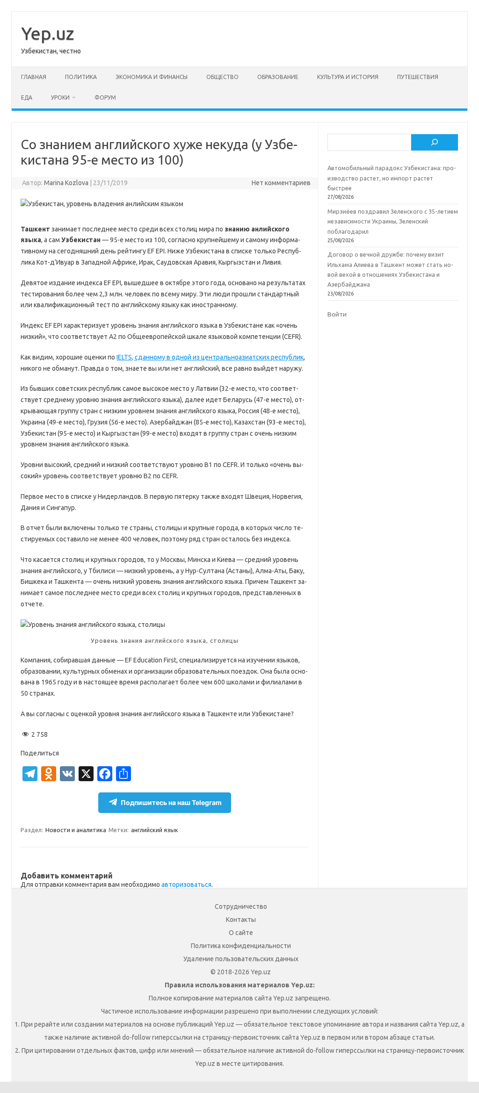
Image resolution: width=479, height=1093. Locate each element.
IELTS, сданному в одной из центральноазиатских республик (210, 357)
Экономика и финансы (152, 77)
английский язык (154, 830)
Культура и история (347, 77)
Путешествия (417, 77)
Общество (222, 77)
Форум (105, 97)
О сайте (241, 932)
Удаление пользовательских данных (240, 959)
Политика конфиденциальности (241, 945)
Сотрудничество (241, 906)
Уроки (60, 97)
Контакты (241, 919)
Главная (33, 77)
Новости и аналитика (75, 830)
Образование (277, 77)
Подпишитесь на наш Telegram (171, 802)
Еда (26, 97)
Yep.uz (47, 33)
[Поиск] (434, 142)
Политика (81, 77)
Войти (337, 314)
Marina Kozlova (66, 183)
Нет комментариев (281, 183)
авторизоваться (186, 884)
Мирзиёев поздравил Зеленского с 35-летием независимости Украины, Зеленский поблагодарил (392, 221)
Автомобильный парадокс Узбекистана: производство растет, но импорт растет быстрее (391, 178)
